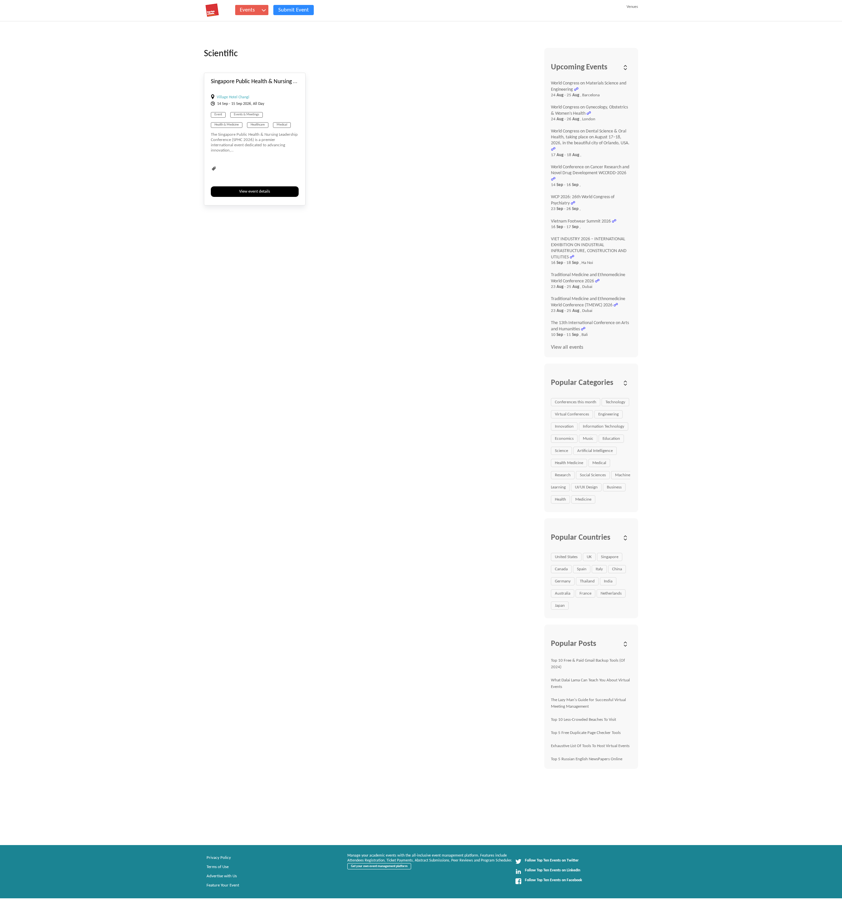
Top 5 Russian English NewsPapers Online (586, 759)
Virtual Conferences (572, 414)
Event (218, 114)
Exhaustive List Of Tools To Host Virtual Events (590, 746)
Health (560, 499)
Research (563, 475)
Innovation (564, 426)
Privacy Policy (219, 858)
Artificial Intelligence (595, 451)
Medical (282, 125)
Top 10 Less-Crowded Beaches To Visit (583, 720)
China (617, 569)
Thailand (587, 581)
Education (611, 438)
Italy (599, 569)
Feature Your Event (223, 885)
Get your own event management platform (379, 866)
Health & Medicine (226, 125)
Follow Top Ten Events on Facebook (553, 880)
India (608, 581)
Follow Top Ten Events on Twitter (552, 860)
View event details (254, 191)
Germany (563, 581)
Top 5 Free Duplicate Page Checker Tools (586, 733)
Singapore (609, 557)
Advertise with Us (222, 876)
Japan (560, 605)
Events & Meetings (246, 114)
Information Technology (603, 426)
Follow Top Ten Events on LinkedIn (552, 870)
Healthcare (258, 125)
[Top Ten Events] (212, 10)
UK (589, 557)
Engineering (608, 414)
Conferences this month (575, 402)
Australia (562, 593)
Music (588, 438)
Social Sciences (593, 475)
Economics (564, 438)
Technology (615, 402)
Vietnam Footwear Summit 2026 (581, 221)
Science (561, 451)
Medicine (583, 499)
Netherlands (611, 593)
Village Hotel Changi (233, 97)
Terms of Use (218, 867)
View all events (567, 347)
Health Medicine (569, 463)
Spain (581, 569)
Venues (632, 7)
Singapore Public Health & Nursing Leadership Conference (279, 82)
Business (614, 487)
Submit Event (293, 10)
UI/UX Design (586, 487)
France (585, 593)
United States (566, 557)
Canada (561, 569)
